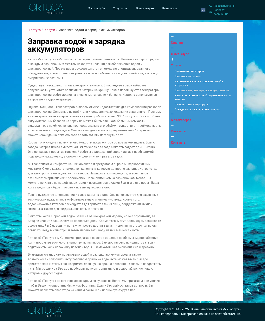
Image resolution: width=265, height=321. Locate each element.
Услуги (118, 8)
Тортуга (35, 30)
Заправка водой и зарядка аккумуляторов (202, 90)
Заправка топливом (188, 76)
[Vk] (203, 10)
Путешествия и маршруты (192, 104)
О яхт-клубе (96, 8)
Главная (177, 43)
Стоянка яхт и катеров (189, 71)
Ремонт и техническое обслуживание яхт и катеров (203, 97)
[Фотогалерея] (172, 114)
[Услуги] (172, 59)
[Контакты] (172, 125)
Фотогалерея (144, 8)
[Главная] (172, 36)
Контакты (169, 8)
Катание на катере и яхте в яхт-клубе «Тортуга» (199, 83)
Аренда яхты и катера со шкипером (198, 109)
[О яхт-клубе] (172, 48)
